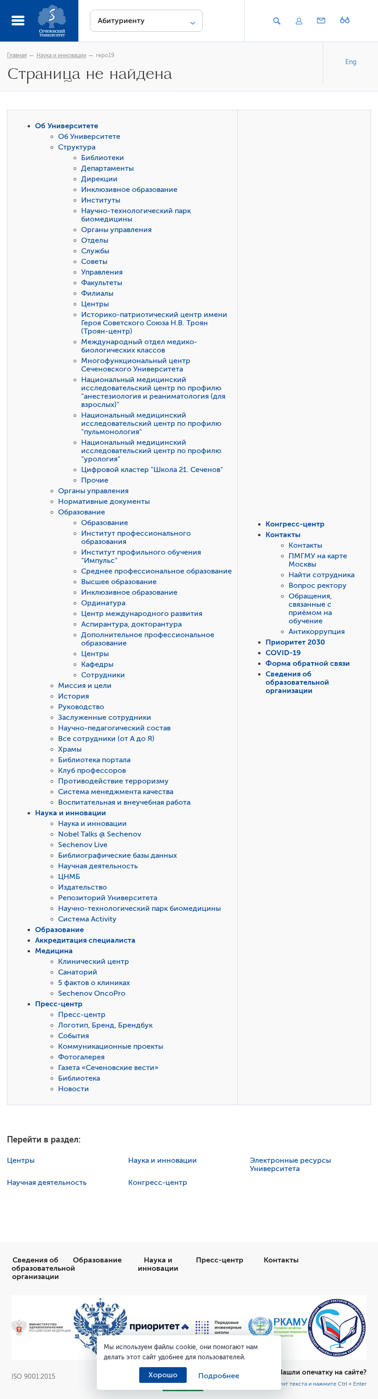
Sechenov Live (82, 845)
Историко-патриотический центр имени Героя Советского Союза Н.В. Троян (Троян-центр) (154, 323)
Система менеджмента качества (115, 792)
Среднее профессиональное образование (156, 571)
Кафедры (97, 664)
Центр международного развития (141, 614)
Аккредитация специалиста (85, 940)
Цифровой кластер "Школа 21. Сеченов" (152, 470)
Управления (102, 272)
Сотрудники (103, 675)
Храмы (70, 749)
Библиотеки (102, 158)
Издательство (82, 887)
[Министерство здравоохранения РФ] (41, 1327)
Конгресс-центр (295, 524)
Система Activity (87, 919)
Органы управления (116, 230)
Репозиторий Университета (107, 898)
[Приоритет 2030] (159, 1328)
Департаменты (107, 168)
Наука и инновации (61, 55)
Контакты (283, 535)
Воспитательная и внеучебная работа (124, 802)
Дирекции (99, 179)
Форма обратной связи (308, 663)
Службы (95, 251)
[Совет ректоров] (336, 1328)
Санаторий (77, 972)
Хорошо (162, 1375)
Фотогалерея (81, 1057)
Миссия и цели (85, 686)
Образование (81, 512)
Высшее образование (119, 582)
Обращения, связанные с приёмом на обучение (310, 608)
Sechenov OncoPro (91, 993)
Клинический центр (93, 961)
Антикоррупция (317, 632)
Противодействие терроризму (113, 781)
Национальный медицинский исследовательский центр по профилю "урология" (151, 450)
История (73, 696)
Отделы (94, 240)
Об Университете (66, 126)
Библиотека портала (94, 760)
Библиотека (79, 1078)
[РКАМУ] (277, 1327)
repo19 (105, 55)
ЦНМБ (69, 877)
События (73, 1036)
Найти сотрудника (321, 575)
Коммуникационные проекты (110, 1046)
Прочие (94, 480)
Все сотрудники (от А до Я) (106, 739)
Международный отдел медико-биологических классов (139, 346)
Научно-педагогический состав (114, 728)
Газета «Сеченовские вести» (108, 1068)
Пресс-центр (59, 1004)
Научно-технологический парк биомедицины (139, 908)
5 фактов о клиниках (94, 983)
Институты (100, 200)
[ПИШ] (218, 1327)
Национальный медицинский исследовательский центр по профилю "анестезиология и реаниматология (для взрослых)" (153, 392)
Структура (76, 147)
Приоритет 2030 (295, 642)
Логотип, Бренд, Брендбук (105, 1025)
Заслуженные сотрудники (104, 717)
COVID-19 (283, 653)
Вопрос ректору (318, 585)
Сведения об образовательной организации (297, 682)
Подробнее (218, 1376)
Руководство (81, 707)
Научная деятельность (98, 866)
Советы (94, 261)
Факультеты (101, 283)
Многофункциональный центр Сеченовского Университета (135, 365)
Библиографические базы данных (117, 855)
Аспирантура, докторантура (131, 624)
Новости (73, 1089)
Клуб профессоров (92, 770)
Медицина (54, 951)
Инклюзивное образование (129, 189)
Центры (95, 304)
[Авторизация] (299, 21)
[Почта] (321, 21)
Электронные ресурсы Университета (290, 1164)
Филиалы (97, 293)
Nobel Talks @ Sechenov (99, 834)
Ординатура (103, 603)
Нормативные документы (104, 501)
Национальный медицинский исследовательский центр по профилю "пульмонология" (151, 423)
